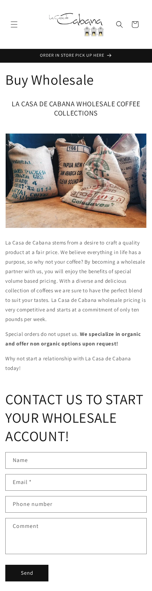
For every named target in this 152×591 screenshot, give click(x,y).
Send (27, 572)
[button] (14, 24)
